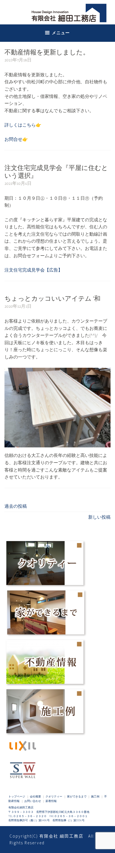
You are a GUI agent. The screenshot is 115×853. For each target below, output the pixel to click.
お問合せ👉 (16, 139)
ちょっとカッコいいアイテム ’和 (52, 299)
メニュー (61, 32)
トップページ (16, 796)
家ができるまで (77, 796)
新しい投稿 (99, 517)
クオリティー (53, 796)
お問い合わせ (32, 801)
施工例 (95, 796)
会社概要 (35, 796)
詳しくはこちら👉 (22, 125)
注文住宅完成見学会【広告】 (33, 270)
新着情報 (51, 801)
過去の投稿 (15, 506)
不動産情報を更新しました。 (46, 53)
